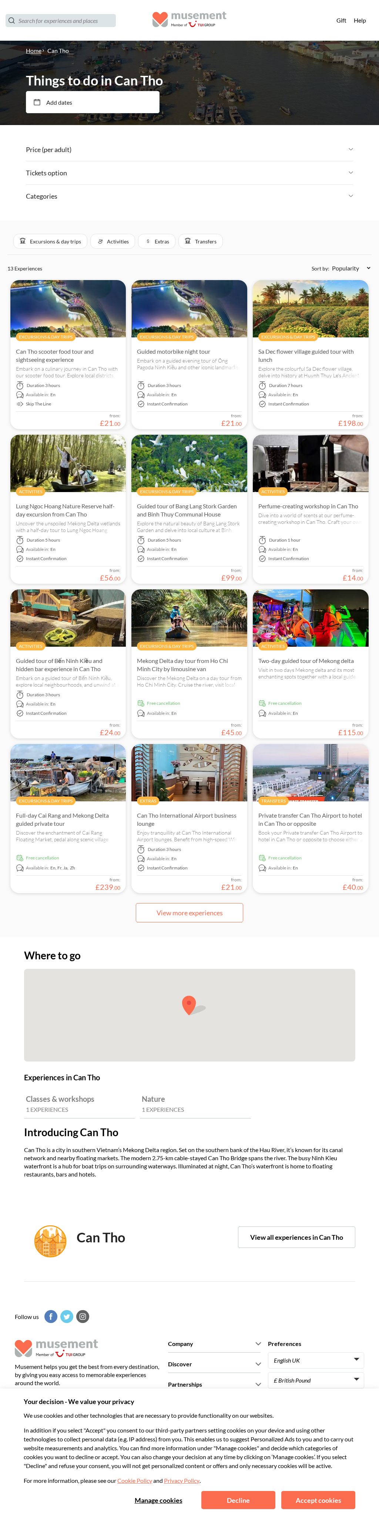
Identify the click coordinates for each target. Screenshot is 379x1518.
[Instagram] (81, 1316)
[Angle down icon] (212, 149)
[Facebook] (50, 1316)
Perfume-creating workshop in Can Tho (308, 505)
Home (33, 50)
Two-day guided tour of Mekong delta (306, 660)
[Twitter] (65, 1316)
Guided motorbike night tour (173, 351)
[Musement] (189, 20)
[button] (50, 241)
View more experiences (190, 913)
